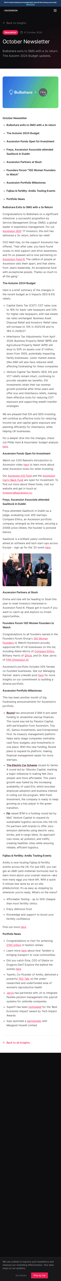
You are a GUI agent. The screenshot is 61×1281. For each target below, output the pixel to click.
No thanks (21, 1275)
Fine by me (39, 1275)
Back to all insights (18, 1042)
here (48, 547)
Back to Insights (16, 23)
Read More (30, 4)
